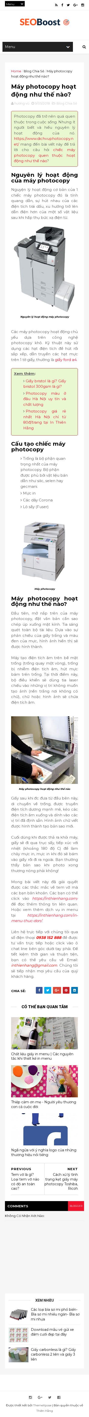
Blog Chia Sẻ (34, 71)
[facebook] (62, 5)
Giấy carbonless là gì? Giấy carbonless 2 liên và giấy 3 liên (53, 1354)
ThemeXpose (42, 1405)
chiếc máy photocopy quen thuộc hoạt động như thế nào (44, 155)
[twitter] (68, 5)
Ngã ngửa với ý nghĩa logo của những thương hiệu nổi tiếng (43, 1152)
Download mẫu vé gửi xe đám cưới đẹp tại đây (52, 1332)
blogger (76, 1206)
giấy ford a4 (66, 359)
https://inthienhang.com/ (55, 898)
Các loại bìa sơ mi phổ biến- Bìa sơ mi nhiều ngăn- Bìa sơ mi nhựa (55, 1314)
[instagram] (82, 5)
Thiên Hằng (44, 1411)
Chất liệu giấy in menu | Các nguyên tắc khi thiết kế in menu (42, 1056)
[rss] (56, 5)
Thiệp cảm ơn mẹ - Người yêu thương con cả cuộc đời (43, 1104)
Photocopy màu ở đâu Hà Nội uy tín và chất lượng (44, 399)
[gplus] (75, 5)
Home (16, 71)
